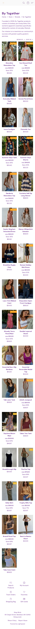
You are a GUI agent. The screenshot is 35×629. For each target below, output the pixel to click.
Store (10, 17)
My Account (24, 585)
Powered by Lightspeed (17, 624)
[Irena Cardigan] (9, 117)
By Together (27, 17)
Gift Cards (24, 602)
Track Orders (10, 595)
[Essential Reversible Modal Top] (25, 355)
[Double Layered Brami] (25, 319)
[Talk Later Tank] (9, 388)
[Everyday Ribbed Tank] (9, 87)
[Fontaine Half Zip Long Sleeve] (25, 181)
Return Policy (12, 620)
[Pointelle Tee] (25, 117)
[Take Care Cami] (9, 558)
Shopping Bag (11, 602)
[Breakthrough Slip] (9, 457)
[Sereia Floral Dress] (25, 87)
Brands (17, 17)
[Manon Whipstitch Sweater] (25, 217)
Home (4, 17)
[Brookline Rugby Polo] (9, 253)
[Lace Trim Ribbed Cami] (9, 289)
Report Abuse (22, 620)
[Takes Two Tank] (25, 421)
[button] (3, 3)
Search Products (11, 586)
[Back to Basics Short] (25, 524)
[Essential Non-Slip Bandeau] (9, 355)
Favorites (24, 595)
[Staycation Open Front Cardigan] (25, 289)
